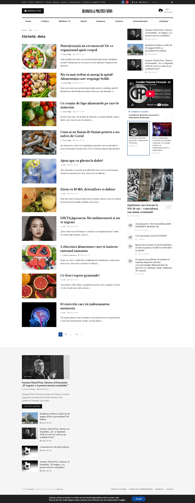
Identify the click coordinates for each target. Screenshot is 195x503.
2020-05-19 (73, 165)
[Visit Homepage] (97, 11)
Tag (30, 30)
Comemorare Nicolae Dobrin (54, 447)
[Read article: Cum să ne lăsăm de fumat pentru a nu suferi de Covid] (39, 142)
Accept (139, 499)
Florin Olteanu (30, 389)
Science (64, 2)
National (28, 377)
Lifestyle (85, 2)
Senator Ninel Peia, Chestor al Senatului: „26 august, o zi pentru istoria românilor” (54, 465)
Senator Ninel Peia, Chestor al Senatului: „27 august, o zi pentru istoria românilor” (158, 33)
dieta (36, 30)
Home (24, 2)
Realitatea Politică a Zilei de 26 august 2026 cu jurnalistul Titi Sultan (158, 48)
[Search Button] (171, 2)
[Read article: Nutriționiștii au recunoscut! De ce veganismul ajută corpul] (39, 56)
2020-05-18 (73, 226)
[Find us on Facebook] (123, 2)
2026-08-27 (43, 389)
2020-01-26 (73, 313)
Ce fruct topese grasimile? (80, 275)
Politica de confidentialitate (141, 489)
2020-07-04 (79, 112)
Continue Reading (33, 405)
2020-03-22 (84, 255)
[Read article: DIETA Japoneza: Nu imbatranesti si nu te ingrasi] (39, 228)
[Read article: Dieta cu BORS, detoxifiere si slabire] (39, 199)
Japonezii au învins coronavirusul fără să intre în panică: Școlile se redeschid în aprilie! (153, 248)
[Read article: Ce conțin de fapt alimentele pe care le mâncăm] (39, 113)
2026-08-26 (46, 423)
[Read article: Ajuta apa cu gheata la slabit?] (39, 171)
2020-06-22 (79, 140)
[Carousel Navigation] (169, 117)
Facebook (159, 489)
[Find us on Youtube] (127, 2)
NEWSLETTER (34, 11)
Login (135, 2)
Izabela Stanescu (70, 255)
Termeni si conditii (118, 489)
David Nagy (67, 54)
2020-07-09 (79, 54)
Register (144, 2)
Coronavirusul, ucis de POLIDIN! (151, 236)
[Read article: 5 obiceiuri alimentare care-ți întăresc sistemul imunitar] (39, 257)
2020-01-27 (73, 280)
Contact (169, 489)
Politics (31, 2)
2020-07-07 (79, 83)
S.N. (64, 165)
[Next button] (171, 117)
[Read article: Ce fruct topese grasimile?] (39, 286)
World (48, 2)
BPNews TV (40, 2)
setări (122, 500)
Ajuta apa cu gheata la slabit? (81, 160)
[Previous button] (167, 117)
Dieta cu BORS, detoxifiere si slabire (87, 189)
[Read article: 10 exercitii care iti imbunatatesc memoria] (39, 314)
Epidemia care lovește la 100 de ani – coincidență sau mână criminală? (142, 209)
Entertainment (75, 2)
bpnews (31, 489)
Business (56, 2)
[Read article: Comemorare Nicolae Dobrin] (30, 451)
